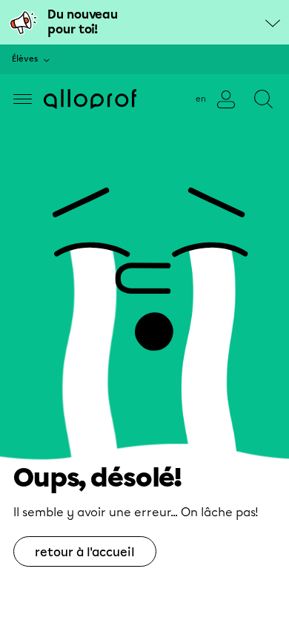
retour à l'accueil (85, 552)
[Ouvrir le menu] (22, 99)
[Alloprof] (90, 99)
